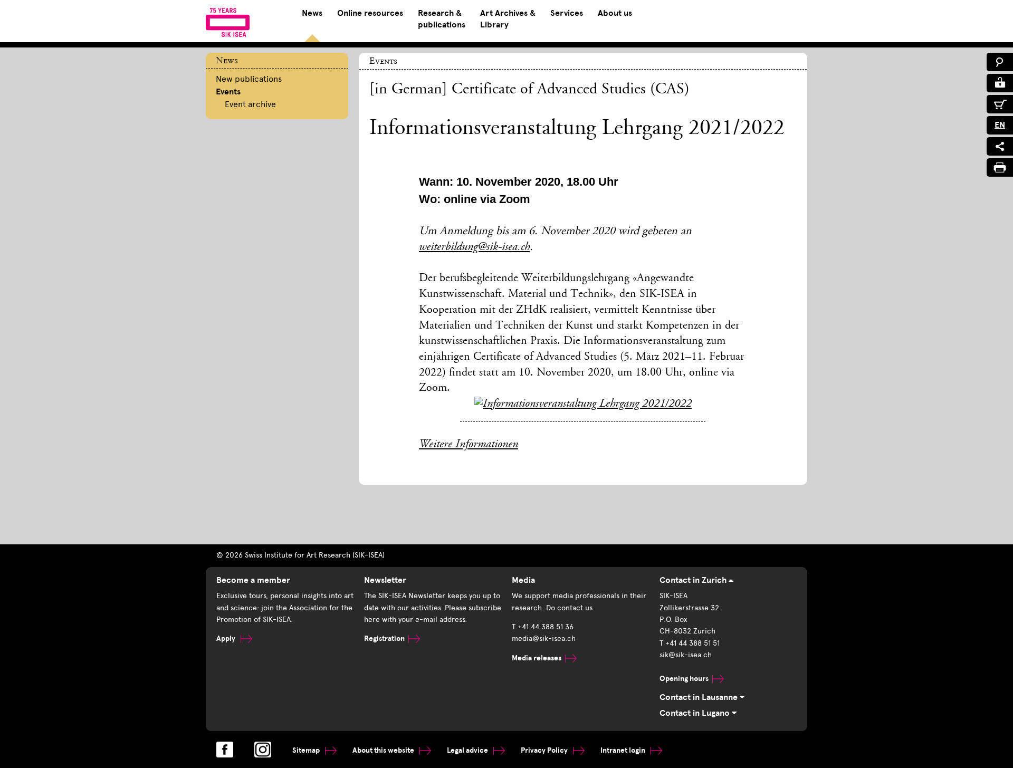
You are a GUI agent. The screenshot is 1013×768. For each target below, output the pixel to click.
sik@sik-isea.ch (686, 654)
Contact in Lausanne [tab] (700, 697)
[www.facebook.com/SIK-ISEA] (224, 749)
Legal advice (468, 750)
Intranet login (623, 750)
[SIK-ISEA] (228, 22)
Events (228, 92)
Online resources (370, 13)
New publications (249, 79)
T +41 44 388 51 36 (543, 626)
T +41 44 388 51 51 (690, 643)
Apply (226, 638)
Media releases (536, 658)
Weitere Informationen (468, 444)
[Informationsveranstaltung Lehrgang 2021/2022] (583, 404)
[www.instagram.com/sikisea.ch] (262, 749)
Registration (384, 638)
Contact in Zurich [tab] (694, 580)
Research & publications (441, 19)
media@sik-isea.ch (544, 638)
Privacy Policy (545, 750)
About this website (384, 750)
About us (615, 13)
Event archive (250, 104)
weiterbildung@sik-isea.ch (474, 247)
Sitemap (306, 750)
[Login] (1000, 83)
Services (566, 13)
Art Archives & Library (508, 19)
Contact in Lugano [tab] (696, 713)
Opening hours (684, 678)
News (312, 13)
